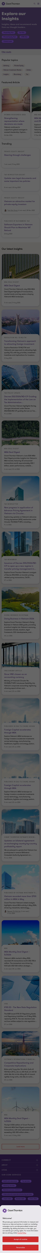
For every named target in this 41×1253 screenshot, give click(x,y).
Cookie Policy (21, 1233)
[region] (20, 1229)
